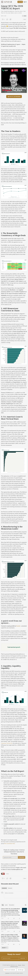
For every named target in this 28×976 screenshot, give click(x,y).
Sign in (25, 1)
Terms (23, 965)
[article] (14, 913)
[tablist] (7, 888)
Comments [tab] (4, 888)
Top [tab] (2, 905)
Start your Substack (10, 969)
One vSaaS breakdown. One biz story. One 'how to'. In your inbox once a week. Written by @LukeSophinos (10, 940)
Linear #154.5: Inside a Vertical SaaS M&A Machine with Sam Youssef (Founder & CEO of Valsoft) (10, 923)
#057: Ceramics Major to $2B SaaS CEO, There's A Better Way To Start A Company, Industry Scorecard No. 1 (10, 936)
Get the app (20, 969)
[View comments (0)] (7, 19)
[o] (24, 923)
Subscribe (20, 1)
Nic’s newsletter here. (9, 843)
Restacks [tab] (10, 888)
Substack (7, 973)
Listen (25, 15)
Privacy (19, 965)
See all (4, 947)
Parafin (18, 626)
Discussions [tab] (11, 905)
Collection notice (14, 966)
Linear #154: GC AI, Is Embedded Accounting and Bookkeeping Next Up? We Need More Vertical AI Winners (10, 910)
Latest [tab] (6, 905)
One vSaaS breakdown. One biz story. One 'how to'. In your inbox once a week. (10, 914)
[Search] (25, 905)
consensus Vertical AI (6, 743)
